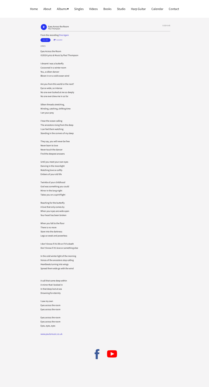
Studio (121, 9)
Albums (62, 9)
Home (34, 9)
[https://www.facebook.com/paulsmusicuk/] (97, 354)
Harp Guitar (138, 9)
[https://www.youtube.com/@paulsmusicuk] (112, 354)
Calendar (157, 9)
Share (59, 40)
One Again (64, 35)
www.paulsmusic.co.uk (51, 334)
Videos (93, 9)
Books (107, 9)
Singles (79, 9)
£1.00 (45, 40)
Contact (174, 9)
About (47, 9)
